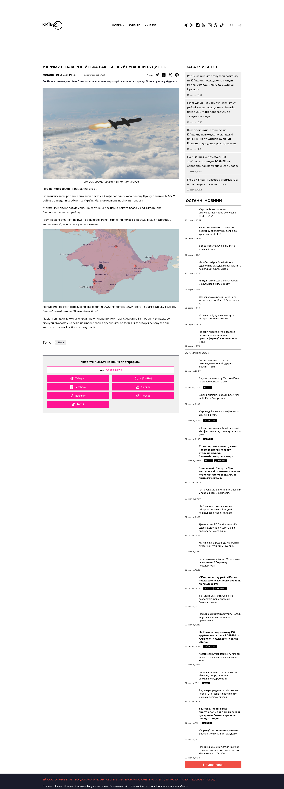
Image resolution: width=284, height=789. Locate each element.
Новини (118, 25)
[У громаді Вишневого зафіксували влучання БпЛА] (191, 414)
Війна (61, 342)
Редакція (80, 786)
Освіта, (160, 779)
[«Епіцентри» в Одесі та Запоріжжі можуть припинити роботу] (191, 283)
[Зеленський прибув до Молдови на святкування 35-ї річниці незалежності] (191, 561)
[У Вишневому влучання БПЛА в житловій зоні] (191, 248)
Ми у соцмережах (97, 786)
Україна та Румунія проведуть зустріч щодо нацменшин (216, 317)
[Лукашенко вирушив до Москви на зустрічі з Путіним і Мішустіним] (191, 545)
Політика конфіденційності (172, 786)
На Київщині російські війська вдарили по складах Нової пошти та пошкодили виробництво (220, 266)
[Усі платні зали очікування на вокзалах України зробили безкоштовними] (191, 598)
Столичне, (58, 779)
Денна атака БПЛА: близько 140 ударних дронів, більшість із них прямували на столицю (218, 528)
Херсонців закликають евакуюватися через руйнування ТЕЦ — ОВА (218, 213)
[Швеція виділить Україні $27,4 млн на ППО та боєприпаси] (191, 397)
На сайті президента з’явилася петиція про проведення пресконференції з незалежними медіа (218, 336)
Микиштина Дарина (59, 75)
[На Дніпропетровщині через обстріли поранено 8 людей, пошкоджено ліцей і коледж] (191, 509)
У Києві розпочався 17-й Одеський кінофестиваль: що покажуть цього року (220, 431)
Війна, (47, 779)
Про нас (68, 786)
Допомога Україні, (93, 779)
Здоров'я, (198, 779)
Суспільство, (115, 779)
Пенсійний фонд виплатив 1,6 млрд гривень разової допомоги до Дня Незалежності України (219, 750)
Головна (47, 786)
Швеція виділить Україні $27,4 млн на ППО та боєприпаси (219, 396)
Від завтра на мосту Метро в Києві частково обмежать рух (219, 380)
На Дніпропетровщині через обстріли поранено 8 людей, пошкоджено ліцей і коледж (215, 509)
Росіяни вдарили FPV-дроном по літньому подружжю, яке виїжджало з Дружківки (218, 675)
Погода (211, 779)
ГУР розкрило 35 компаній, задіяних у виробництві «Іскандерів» (220, 491)
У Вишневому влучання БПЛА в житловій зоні (217, 247)
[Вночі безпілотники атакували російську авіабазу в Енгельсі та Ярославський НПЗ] (191, 230)
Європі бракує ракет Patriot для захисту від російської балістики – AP (219, 300)
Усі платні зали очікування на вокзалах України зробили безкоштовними (216, 599)
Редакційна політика (143, 786)
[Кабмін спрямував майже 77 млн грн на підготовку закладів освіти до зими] (191, 656)
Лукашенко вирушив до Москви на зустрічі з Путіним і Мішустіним (219, 544)
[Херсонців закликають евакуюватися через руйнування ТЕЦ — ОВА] (191, 212)
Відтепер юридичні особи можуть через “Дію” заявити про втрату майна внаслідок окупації (218, 694)
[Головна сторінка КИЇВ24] (52, 25)
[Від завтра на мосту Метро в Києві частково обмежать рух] (191, 381)
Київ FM (150, 25)
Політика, (73, 779)
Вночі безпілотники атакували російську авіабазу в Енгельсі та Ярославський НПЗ (218, 231)
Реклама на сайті (119, 786)
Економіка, (132, 779)
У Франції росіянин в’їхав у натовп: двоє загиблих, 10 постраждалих (219, 732)
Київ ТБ (134, 25)
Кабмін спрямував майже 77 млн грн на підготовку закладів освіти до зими (220, 657)
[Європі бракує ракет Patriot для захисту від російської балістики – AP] (191, 299)
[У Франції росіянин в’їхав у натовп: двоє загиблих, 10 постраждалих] (191, 733)
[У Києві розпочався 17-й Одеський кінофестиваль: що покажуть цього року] (191, 430)
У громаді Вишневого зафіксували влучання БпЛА (219, 413)
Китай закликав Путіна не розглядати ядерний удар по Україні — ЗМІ (216, 363)
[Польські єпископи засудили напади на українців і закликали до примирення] (191, 616)
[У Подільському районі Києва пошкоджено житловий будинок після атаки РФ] (191, 580)
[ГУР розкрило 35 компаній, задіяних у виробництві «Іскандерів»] (191, 492)
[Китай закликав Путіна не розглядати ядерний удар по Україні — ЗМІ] (191, 362)
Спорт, (186, 779)
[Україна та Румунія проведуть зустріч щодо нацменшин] (191, 318)
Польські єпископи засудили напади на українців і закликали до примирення (220, 617)
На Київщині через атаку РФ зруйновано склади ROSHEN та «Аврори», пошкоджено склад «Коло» (212, 161)
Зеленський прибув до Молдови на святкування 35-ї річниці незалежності (219, 562)
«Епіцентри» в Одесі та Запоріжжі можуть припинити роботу (218, 282)
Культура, (147, 779)
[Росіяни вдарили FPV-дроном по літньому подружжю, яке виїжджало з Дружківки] (191, 674)
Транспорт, (173, 779)
